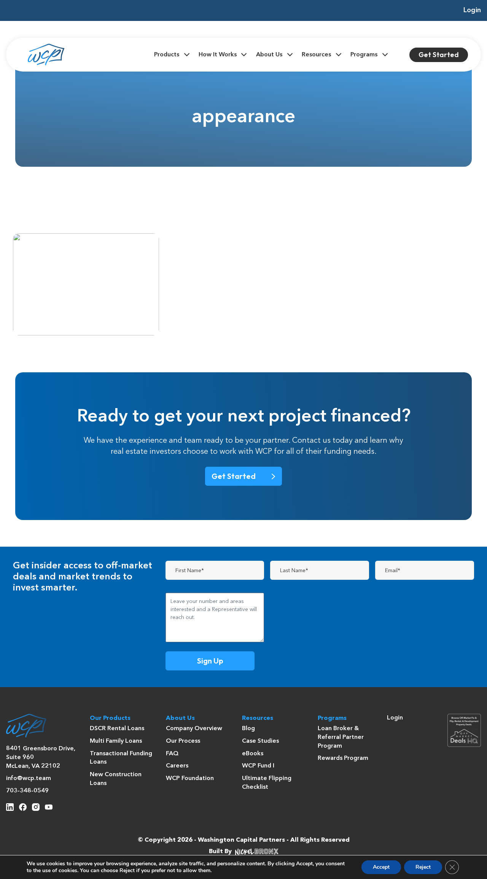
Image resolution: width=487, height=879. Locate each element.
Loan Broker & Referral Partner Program (341, 737)
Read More (59, 319)
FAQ (172, 754)
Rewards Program (343, 758)
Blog (248, 729)
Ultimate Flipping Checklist (266, 782)
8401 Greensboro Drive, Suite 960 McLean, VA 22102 (40, 757)
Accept (381, 867)
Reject (423, 867)
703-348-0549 (27, 791)
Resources (316, 55)
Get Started (439, 54)
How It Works (218, 55)
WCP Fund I (258, 766)
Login (472, 10)
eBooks (252, 754)
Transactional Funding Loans (121, 758)
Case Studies (260, 741)
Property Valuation (99, 250)
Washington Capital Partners (241, 840)
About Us (269, 55)
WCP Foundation (190, 778)
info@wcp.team (28, 778)
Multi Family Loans (116, 741)
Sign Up (210, 660)
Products (166, 55)
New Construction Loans (116, 779)
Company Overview (194, 729)
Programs (363, 55)
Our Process (183, 741)
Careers (177, 766)
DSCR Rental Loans (117, 729)
